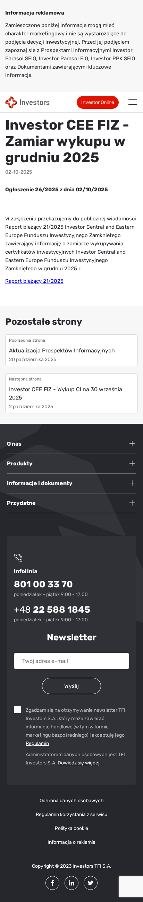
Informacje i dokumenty (40, 483)
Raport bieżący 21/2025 (34, 281)
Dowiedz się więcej (79, 763)
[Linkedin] (71, 883)
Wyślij (71, 686)
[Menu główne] (132, 102)
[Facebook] (52, 883)
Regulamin (38, 743)
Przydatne (21, 503)
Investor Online (97, 102)
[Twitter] (91, 883)
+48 (52, 609)
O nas (14, 443)
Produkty (20, 463)
